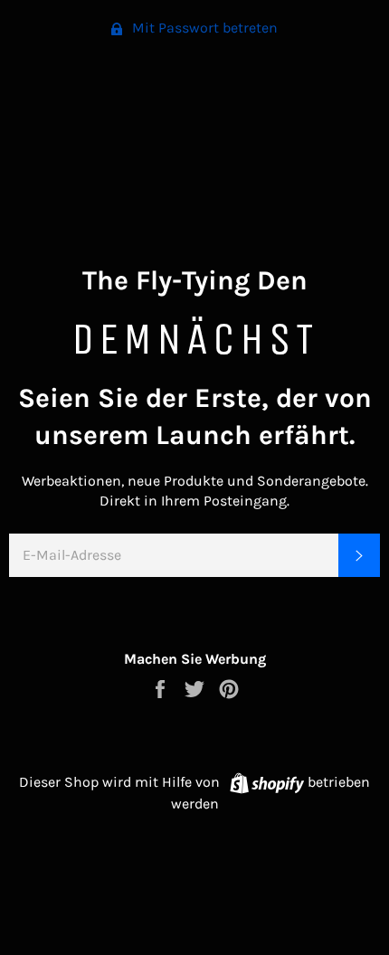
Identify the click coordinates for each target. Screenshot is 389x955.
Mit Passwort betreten (203, 27)
